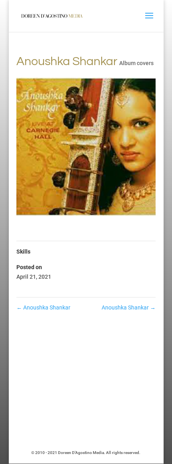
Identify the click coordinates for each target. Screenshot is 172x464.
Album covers (136, 63)
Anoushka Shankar (43, 307)
